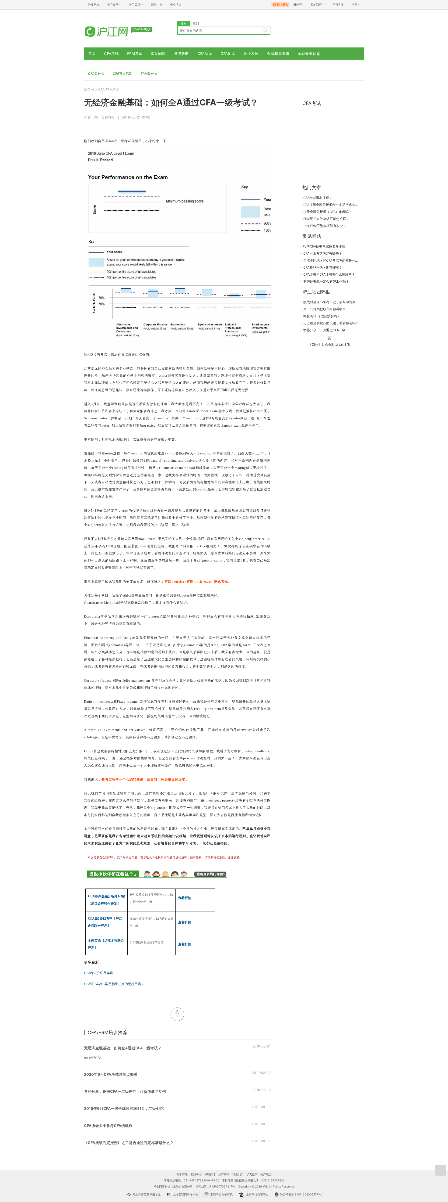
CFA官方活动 (122, 74)
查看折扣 (184, 898)
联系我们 (238, 1174)
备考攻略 (181, 53)
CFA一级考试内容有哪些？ (322, 253)
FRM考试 (134, 53)
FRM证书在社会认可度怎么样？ (326, 219)
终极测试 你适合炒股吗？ (321, 316)
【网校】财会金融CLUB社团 (329, 345)
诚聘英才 (210, 1174)
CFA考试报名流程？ (317, 198)
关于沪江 (182, 1174)
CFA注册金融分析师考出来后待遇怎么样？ (331, 205)
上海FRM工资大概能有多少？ (324, 226)
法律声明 (224, 1174)
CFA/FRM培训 (108, 89)
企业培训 (175, 4)
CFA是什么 (96, 74)
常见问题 (158, 53)
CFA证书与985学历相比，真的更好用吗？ (114, 984)
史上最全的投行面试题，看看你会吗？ (331, 323)
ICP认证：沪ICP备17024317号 (215, 1186)
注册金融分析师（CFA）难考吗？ (327, 212)
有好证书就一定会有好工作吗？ (326, 281)
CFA (98, 973)
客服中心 (196, 1174)
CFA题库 (204, 53)
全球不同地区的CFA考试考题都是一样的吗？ (331, 260)
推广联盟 (266, 1174)
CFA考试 (111, 53)
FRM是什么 (149, 74)
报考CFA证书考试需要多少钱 (324, 246)
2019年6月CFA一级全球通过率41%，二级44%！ (126, 1108)
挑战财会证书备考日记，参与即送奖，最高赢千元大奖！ (331, 302)
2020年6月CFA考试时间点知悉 (110, 1074)
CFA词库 (227, 53)
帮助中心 (156, 4)
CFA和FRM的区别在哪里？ (322, 267)
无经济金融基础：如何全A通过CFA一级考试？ (122, 1048)
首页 (92, 53)
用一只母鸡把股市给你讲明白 (324, 309)
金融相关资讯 (278, 53)
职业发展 (251, 53)
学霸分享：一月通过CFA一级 (324, 330)
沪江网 (89, 89)
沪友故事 (252, 1174)
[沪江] (113, 31)
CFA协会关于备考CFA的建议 (108, 1125)
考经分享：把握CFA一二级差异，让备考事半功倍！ (127, 1091)
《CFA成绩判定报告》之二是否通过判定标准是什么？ (129, 1142)
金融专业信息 (309, 53)
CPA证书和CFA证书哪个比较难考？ (329, 274)
